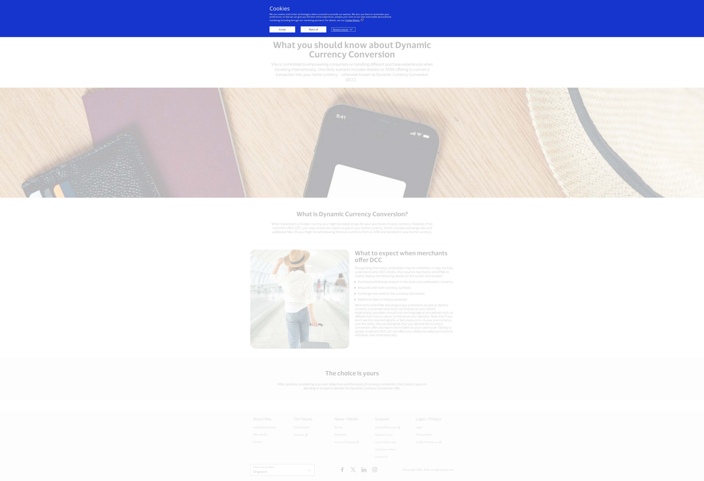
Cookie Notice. (352, 20)
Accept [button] (282, 29)
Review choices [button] (340, 29)
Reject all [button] (313, 29)
